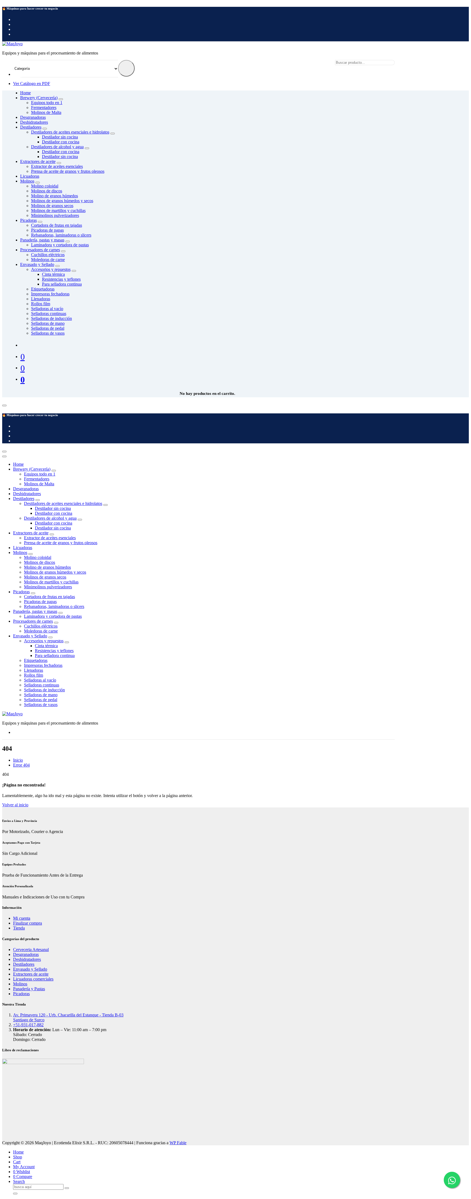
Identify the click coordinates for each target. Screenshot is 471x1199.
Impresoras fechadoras (50, 294)
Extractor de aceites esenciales (50, 537)
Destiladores (23, 498)
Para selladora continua (62, 284)
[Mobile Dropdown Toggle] (112, 133)
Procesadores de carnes (33, 621)
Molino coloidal (37, 557)
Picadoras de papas (47, 230)
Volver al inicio (15, 805)
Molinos (20, 552)
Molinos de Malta (46, 112)
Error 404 (21, 765)
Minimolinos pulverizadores (55, 215)
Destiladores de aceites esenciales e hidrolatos (63, 503)
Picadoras (21, 591)
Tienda (19, 928)
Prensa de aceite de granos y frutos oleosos (67, 171)
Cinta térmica (53, 274)
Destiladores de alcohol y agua (57, 146)
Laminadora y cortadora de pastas (53, 616)
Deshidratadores (27, 493)
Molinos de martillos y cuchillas (58, 210)
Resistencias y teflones (61, 279)
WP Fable (178, 1142)
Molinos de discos (46, 191)
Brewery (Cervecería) (31, 469)
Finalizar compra (27, 923)
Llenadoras (40, 298)
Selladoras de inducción (51, 318)
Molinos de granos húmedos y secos (62, 200)
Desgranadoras (26, 488)
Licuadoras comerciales (33, 979)
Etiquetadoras (43, 289)
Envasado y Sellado (30, 636)
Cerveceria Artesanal (31, 949)
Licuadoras (22, 547)
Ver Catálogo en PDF (31, 83)
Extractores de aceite (31, 533)
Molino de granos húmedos (54, 195)
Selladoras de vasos (48, 333)
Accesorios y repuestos (44, 640)
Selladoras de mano (48, 323)
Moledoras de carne (48, 259)
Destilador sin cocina (60, 137)
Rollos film (40, 303)
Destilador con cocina (60, 142)
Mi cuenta (21, 918)
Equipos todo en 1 (39, 474)
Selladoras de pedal (47, 328)
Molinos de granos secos (52, 205)
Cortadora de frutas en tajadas (49, 596)
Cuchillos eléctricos (41, 626)
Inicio (18, 760)
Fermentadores (43, 107)
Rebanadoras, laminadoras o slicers (61, 235)
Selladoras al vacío (47, 308)
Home (25, 92)
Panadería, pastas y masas (35, 611)
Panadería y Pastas (29, 988)
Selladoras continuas (48, 313)
